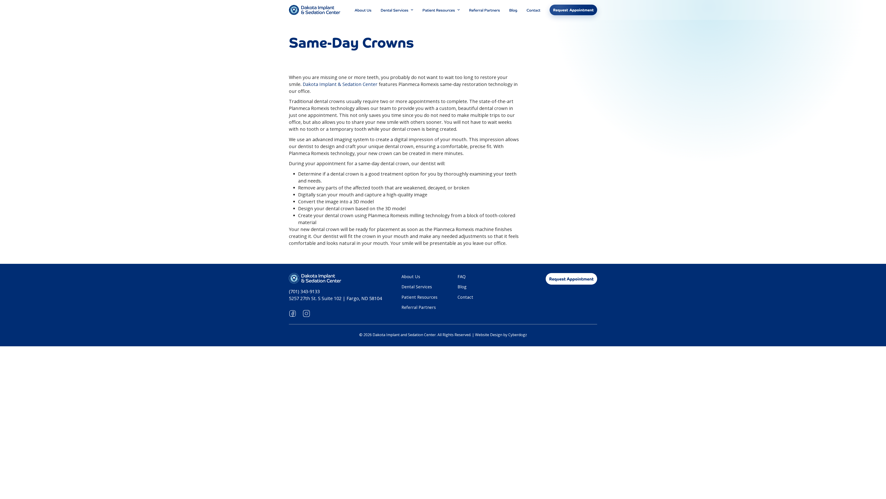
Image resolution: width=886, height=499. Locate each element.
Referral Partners (484, 10)
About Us (363, 10)
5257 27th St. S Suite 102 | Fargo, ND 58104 (335, 298)
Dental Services (394, 10)
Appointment (573, 10)
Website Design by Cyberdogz (501, 334)
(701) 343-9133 (304, 291)
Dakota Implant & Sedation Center (340, 84)
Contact (533, 10)
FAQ (462, 276)
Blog (513, 10)
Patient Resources (438, 10)
